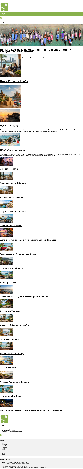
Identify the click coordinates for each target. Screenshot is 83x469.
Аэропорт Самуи (8, 282)
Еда (2, 452)
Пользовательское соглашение (8, 430)
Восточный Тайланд (10, 311)
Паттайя (5, 17)
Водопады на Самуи (12, 149)
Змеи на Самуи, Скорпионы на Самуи (18, 254)
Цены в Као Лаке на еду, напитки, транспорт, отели (35, 49)
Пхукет (5, 18)
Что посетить (4, 455)
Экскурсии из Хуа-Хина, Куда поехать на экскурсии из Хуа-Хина (31, 410)
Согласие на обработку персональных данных (12, 431)
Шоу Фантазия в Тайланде (13, 211)
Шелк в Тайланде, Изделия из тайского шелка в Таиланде (28, 240)
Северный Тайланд (9, 339)
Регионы (4, 13)
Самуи (4, 19)
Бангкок (5, 14)
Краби (4, 16)
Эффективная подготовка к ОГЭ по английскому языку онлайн (15, 466)
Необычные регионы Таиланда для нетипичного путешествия (15, 463)
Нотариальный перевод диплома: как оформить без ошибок (15, 462)
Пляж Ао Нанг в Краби (11, 225)
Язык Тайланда (9, 125)
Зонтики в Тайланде (9, 169)
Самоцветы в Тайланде (11, 268)
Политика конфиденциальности (9, 429)
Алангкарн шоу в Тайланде (13, 183)
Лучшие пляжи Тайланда (12, 353)
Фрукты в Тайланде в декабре (14, 325)
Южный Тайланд (8, 367)
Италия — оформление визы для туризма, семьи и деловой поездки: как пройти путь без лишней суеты (24, 467)
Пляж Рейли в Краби (14, 81)
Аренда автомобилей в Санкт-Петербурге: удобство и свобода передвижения (19, 465)
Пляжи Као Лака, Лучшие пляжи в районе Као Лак (24, 296)
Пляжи (3, 450)
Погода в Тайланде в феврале (14, 382)
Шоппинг (4, 454)
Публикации (4, 426)
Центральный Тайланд (11, 396)
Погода (3, 23)
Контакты (4, 425)
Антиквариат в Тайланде (12, 197)
